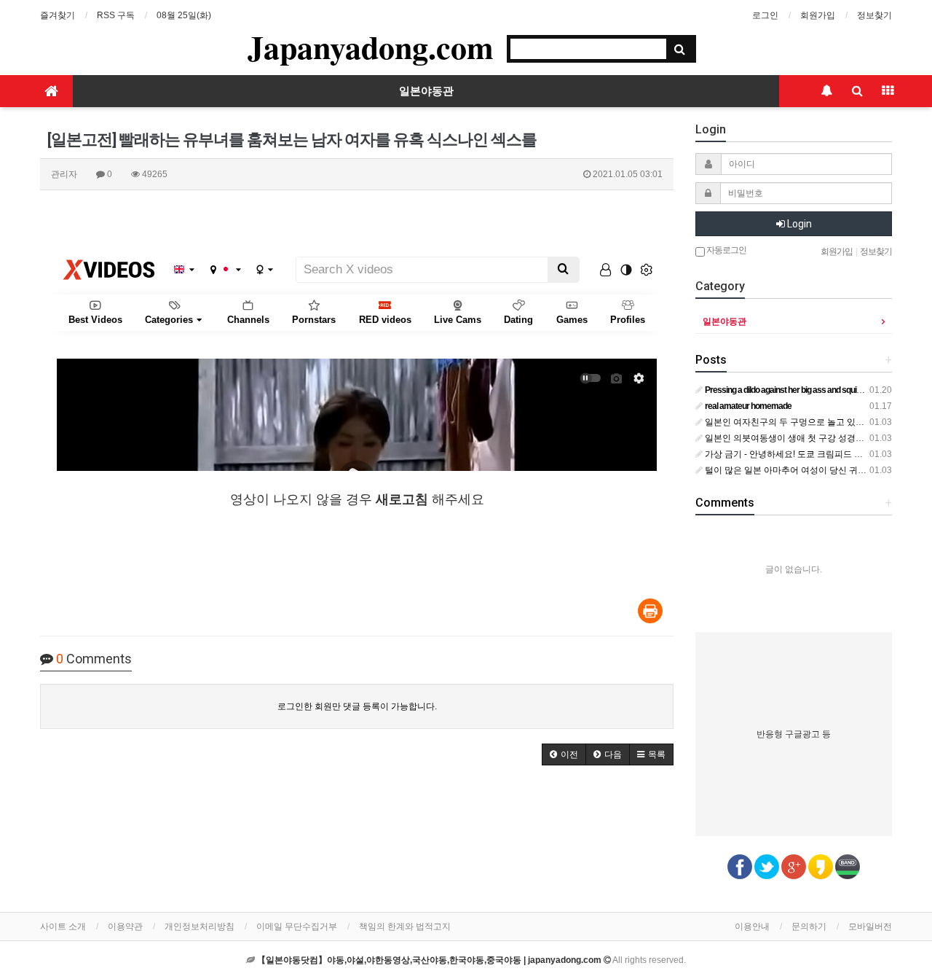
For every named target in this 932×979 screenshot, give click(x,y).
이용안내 (752, 926)
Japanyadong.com (371, 46)
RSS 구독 (116, 15)
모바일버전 (870, 926)
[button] (564, 754)
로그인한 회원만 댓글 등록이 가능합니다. (357, 706)
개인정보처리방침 (199, 926)
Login (798, 224)
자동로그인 (725, 250)
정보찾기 (874, 15)
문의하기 (808, 926)
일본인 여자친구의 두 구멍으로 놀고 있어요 (788, 422)
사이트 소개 (63, 926)
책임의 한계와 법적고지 (405, 926)
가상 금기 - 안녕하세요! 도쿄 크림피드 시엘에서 (796, 454)
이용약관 (125, 926)
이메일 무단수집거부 (296, 926)
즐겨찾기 (57, 15)
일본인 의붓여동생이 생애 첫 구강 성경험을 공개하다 (806, 438)
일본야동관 (426, 91)
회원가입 (817, 15)
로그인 (765, 15)
